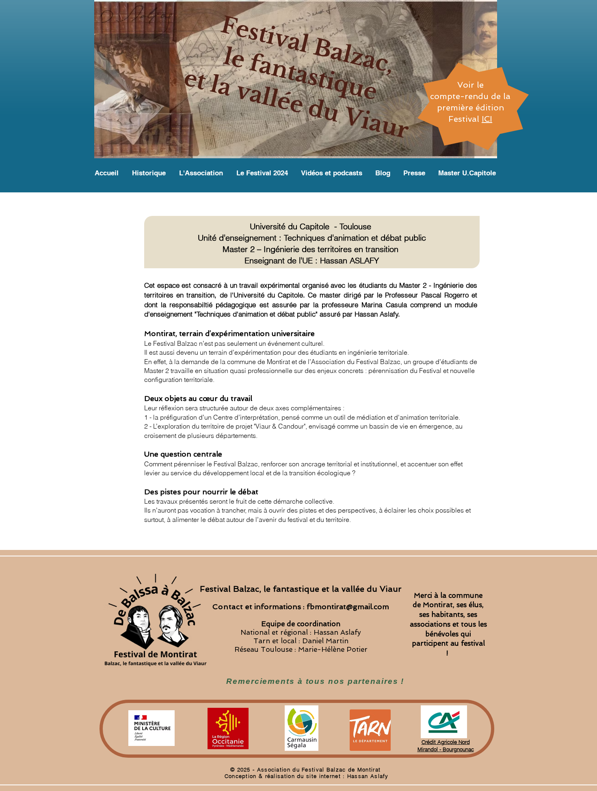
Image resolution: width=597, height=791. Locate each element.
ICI (487, 119)
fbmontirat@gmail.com (348, 606)
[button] (467, 173)
